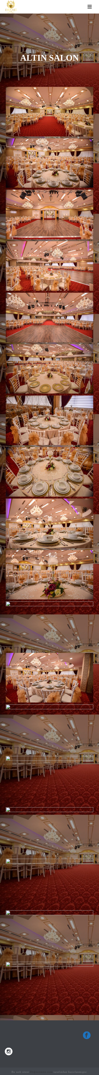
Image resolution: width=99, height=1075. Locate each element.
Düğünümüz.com (41, 1071)
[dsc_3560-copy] (49, 986)
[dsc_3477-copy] (49, 163)
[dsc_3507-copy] (49, 832)
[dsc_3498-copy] (49, 626)
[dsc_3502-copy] (49, 677)
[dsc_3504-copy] (49, 729)
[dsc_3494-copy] (49, 472)
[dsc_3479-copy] (49, 214)
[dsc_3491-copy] (49, 420)
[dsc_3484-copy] (49, 317)
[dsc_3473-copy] (49, 111)
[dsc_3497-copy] (49, 575)
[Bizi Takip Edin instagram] (8, 1052)
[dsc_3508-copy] (49, 883)
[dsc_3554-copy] (49, 935)
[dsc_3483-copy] (49, 266)
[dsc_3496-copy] (49, 523)
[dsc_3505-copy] (49, 781)
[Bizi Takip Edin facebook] (87, 1035)
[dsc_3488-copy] (49, 369)
